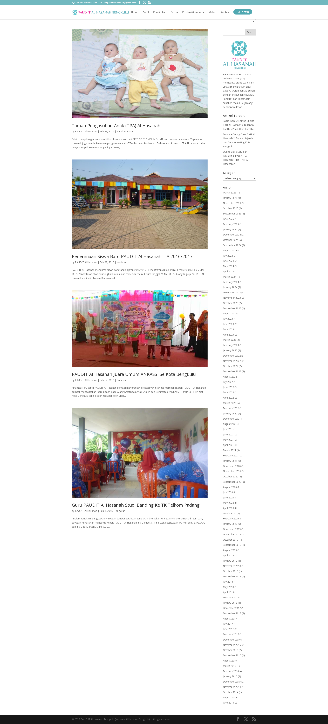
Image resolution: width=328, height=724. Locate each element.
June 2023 (228, 324)
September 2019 (232, 544)
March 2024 (229, 276)
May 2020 (228, 502)
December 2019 (232, 529)
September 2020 (232, 481)
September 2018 (232, 576)
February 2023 (231, 345)
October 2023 (230, 303)
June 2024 (228, 260)
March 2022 (229, 403)
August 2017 (230, 618)
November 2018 (232, 566)
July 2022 (228, 382)
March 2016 (229, 665)
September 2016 (232, 655)
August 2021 (230, 424)
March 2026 (229, 192)
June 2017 (228, 629)
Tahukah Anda (125, 131)
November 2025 (232, 203)
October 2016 (230, 650)
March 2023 (229, 339)
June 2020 (228, 497)
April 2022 (228, 397)
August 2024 (230, 250)
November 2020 (232, 471)
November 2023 (232, 297)
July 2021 (228, 429)
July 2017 (228, 623)
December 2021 (232, 418)
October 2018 (230, 571)
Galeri (212, 12)
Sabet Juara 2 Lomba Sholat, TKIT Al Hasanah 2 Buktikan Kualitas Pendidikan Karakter (239, 125)
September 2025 (232, 213)
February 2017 (231, 634)
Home (134, 12)
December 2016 (232, 639)
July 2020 (228, 492)
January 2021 (230, 460)
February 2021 (231, 455)
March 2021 (229, 450)
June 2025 (228, 218)
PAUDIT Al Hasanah (86, 131)
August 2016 (230, 660)
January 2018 (230, 602)
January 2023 (230, 350)
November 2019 (232, 534)
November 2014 (232, 686)
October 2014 (230, 692)
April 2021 (228, 445)
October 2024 (230, 239)
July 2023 (228, 318)
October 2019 (230, 539)
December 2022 (232, 355)
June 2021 (228, 434)
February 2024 (231, 282)
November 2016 (232, 644)
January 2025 (230, 229)
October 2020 (230, 476)
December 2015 (232, 681)
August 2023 (230, 313)
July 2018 (228, 581)
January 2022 (230, 413)
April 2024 (228, 271)
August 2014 (230, 697)
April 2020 (228, 508)
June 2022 (228, 387)
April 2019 (228, 555)
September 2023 (232, 308)
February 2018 (231, 597)
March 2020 (229, 513)
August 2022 (230, 376)
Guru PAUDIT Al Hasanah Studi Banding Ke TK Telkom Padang (136, 505)
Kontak (225, 12)
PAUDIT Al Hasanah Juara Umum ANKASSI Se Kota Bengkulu (134, 374)
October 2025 (230, 208)
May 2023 (228, 329)
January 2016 (230, 676)
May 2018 (228, 587)
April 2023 (228, 334)
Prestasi (121, 380)
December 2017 (232, 608)
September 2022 (232, 371)
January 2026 (230, 197)
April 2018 (228, 592)
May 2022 (228, 392)
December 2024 (232, 234)
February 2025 (231, 224)
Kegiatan (122, 262)
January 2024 (230, 287)
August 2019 (230, 550)
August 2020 (230, 487)
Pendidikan (159, 12)
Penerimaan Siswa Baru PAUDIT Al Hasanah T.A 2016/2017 (132, 256)
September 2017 (232, 613)
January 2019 (230, 560)
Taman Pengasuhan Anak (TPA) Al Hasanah (116, 125)
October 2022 (230, 366)
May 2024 (228, 266)
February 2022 (231, 408)
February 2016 (231, 671)
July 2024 (228, 255)
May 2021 (228, 439)
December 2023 (232, 292)
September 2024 (232, 245)
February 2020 (231, 518)
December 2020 (232, 466)
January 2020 (230, 523)
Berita (174, 12)
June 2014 (228, 702)
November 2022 (232, 361)
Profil (145, 12)
